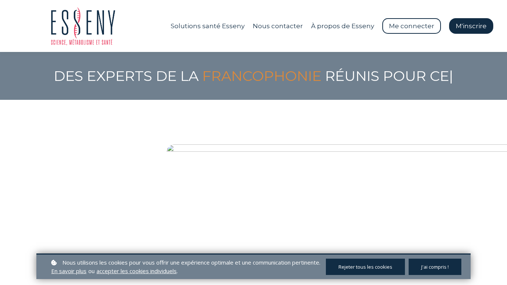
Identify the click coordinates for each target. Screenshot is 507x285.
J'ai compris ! (435, 266)
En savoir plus (68, 271)
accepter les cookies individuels (137, 271)
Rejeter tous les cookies (365, 266)
